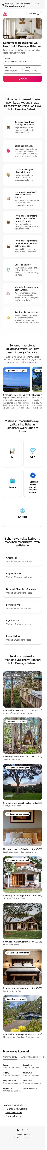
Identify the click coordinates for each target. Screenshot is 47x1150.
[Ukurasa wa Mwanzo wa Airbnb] (5, 14)
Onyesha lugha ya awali (15, 6)
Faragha (17, 1137)
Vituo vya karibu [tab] (10, 1057)
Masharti (27, 1137)
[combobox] (22, 61)
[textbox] (12, 70)
